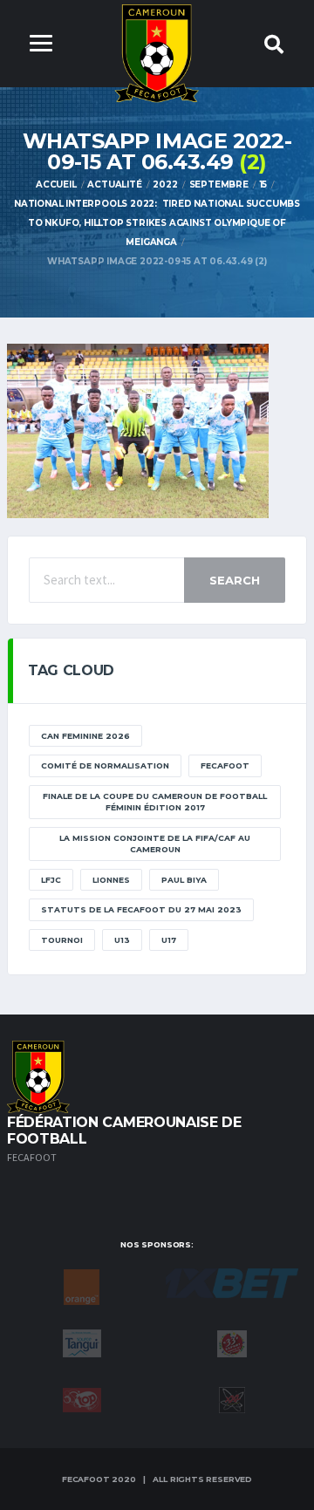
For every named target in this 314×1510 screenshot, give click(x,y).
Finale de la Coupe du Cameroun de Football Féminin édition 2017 (155, 802)
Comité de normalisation (105, 765)
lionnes (111, 880)
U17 (168, 940)
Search (234, 580)
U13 (122, 940)
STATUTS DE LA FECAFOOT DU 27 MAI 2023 (141, 909)
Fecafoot (225, 765)
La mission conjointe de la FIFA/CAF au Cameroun (154, 844)
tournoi (62, 940)
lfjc (51, 880)
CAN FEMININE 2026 (85, 736)
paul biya (184, 880)
